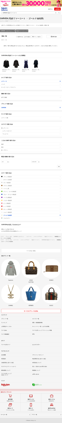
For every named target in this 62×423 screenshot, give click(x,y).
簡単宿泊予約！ (52, 400)
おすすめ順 (27, 36)
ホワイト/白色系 (7, 179)
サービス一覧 (4, 414)
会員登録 (57, 9)
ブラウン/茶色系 (7, 185)
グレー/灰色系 (6, 182)
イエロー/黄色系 (7, 200)
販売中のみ (20, 36)
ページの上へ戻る (31, 251)
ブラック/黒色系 (7, 176)
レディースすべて (7, 131)
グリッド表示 (37, 36)
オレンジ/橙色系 (7, 209)
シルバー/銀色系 (7, 212)
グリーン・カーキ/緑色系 (9, 191)
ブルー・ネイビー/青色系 (9, 194)
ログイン (50, 9)
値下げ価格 (4, 97)
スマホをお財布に (31, 409)
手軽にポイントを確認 (52, 409)
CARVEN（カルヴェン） (7, 31)
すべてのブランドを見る (31, 311)
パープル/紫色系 (7, 197)
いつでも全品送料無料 (31, 400)
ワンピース (5, 134)
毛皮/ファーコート (21, 31)
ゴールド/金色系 (7, 215)
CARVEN (3, 107)
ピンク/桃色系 (6, 203)
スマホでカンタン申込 (10, 409)
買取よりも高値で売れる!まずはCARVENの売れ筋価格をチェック (11, 230)
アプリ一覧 (34, 414)
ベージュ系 (6, 188)
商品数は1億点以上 (10, 400)
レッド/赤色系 (6, 206)
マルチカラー (6, 218)
